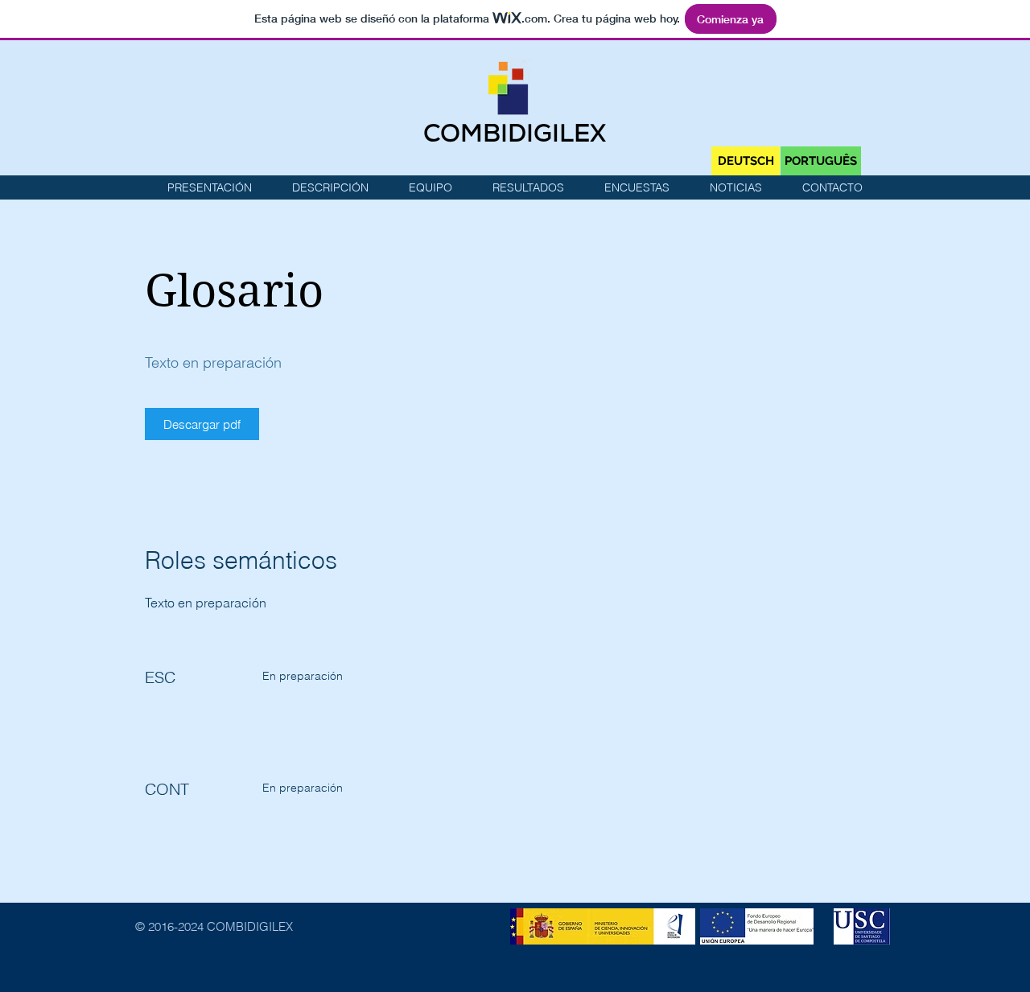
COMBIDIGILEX (514, 136)
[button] (528, 187)
